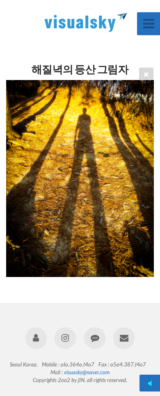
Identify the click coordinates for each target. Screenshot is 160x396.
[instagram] (65, 338)
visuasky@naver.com (87, 372)
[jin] (36, 338)
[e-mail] (124, 338)
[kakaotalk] (94, 338)
